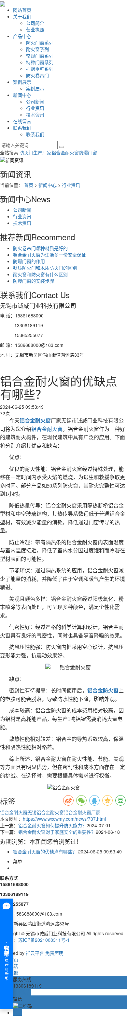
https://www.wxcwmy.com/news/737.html (64, 818)
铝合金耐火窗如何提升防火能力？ (52, 825)
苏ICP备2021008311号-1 (44, 940)
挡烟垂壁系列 (39, 68)
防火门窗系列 (39, 42)
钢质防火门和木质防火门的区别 (45, 267)
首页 (28, 185)
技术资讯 (35, 114)
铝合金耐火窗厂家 (82, 812)
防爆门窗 (88, 152)
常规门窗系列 (39, 55)
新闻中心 (22, 95)
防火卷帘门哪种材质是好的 (40, 248)
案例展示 (22, 82)
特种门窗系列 (39, 62)
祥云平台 (35, 953)
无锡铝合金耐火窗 (45, 812)
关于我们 (22, 16)
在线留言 (22, 121)
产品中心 (22, 36)
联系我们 (22, 127)
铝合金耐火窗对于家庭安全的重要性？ (57, 832)
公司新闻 (35, 101)
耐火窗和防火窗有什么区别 (40, 274)
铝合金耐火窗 (65, 152)
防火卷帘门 (37, 75)
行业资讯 (35, 108)
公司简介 (35, 23)
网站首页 (22, 10)
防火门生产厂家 (35, 152)
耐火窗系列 (37, 49)
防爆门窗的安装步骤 (33, 280)
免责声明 (54, 953)
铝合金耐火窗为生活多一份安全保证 (49, 254)
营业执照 (35, 29)
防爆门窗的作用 (29, 261)
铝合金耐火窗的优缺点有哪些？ (45, 851)
